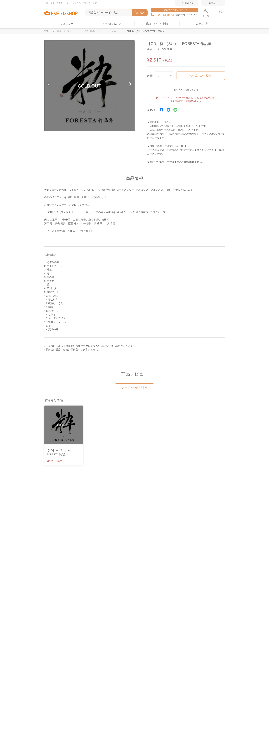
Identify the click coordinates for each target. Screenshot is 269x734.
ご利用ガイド (186, 3)
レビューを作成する (136, 387)
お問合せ (213, 3)
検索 (141, 12)
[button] (48, 84)
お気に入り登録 (202, 75)
